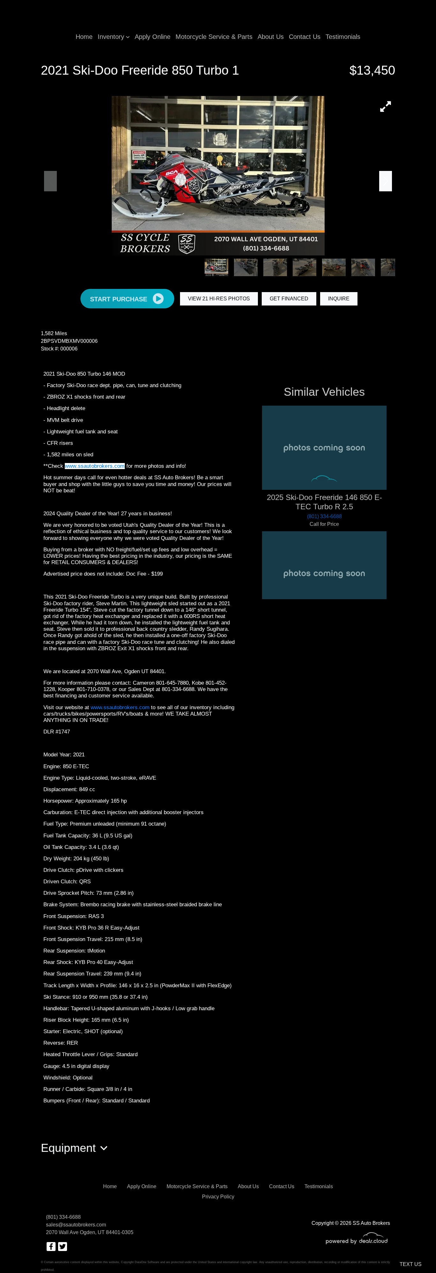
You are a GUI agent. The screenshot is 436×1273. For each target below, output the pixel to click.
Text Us (411, 1264)
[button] (113, 36)
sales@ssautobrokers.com (76, 1224)
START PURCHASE (119, 299)
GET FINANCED (289, 298)
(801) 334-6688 (63, 1217)
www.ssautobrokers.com (95, 466)
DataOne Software (147, 1262)
